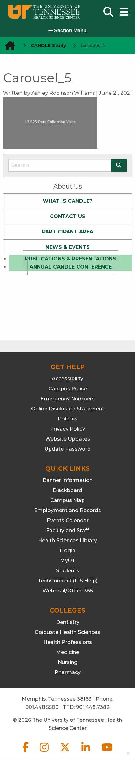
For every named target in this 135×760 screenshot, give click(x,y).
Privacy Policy (67, 429)
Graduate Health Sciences (67, 632)
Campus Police (67, 389)
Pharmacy (68, 672)
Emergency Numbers (67, 399)
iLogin (67, 551)
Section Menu (70, 30)
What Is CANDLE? (67, 201)
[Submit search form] (119, 165)
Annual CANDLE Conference (71, 267)
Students (67, 571)
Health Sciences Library (67, 540)
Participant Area (67, 232)
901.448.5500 (42, 707)
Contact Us (67, 216)
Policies (68, 419)
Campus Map (67, 500)
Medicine (67, 652)
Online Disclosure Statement (67, 409)
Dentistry (67, 622)
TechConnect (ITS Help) (68, 581)
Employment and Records (67, 510)
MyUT (67, 561)
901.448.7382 (93, 707)
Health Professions (67, 642)
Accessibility (67, 379)
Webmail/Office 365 (67, 591)
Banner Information (68, 480)
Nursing (68, 662)
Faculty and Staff (67, 530)
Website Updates (67, 439)
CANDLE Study (48, 45)
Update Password (67, 449)
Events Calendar (68, 520)
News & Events (68, 247)
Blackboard (67, 490)
